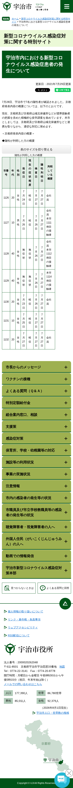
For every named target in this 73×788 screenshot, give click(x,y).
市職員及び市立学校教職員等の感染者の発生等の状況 (34, 512)
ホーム (15, 18)
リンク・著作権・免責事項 (24, 619)
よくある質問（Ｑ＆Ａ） (25, 391)
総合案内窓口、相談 (21, 415)
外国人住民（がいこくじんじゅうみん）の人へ (34, 541)
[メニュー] (66, 6)
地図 (62, 666)
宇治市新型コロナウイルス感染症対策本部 (34, 570)
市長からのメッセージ (23, 367)
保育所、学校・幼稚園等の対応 (30, 450)
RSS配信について (19, 635)
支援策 (11, 426)
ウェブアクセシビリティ (23, 627)
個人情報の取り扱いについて (25, 611)
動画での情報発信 (20, 556)
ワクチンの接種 (18, 379)
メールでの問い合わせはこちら (23, 684)
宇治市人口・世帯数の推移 (52, 712)
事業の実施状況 (18, 474)
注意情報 (13, 486)
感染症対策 (14, 438)
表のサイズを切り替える (36, 149)
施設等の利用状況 (20, 462)
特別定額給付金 (18, 403)
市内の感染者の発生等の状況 (28, 498)
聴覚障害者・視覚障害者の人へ (30, 527)
